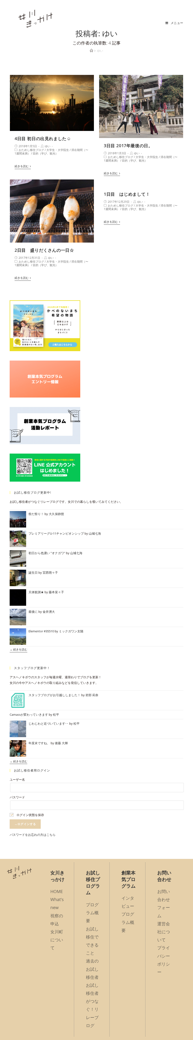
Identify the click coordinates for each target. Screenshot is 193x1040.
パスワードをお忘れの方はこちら (33, 835)
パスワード (17, 797)
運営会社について (163, 931)
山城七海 (95, 533)
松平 (56, 714)
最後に (33, 611)
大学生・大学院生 (57, 150)
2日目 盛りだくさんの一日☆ (44, 250)
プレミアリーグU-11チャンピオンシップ (56, 533)
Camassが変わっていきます (29, 714)
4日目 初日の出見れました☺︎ (43, 138)
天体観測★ (36, 592)
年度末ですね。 (39, 743)
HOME (56, 891)
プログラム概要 (92, 912)
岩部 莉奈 (91, 695)
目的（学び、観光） (45, 153)
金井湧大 (49, 611)
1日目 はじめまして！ (127, 194)
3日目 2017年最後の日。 (128, 145)
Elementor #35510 (41, 631)
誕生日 (33, 572)
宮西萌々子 (50, 572)
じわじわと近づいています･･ (48, 723)
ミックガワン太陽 (71, 631)
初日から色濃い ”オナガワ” (46, 553)
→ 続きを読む (18, 649)
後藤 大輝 (61, 743)
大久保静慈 (56, 514)
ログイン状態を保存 (30, 815)
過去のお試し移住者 (92, 969)
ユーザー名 (17, 779)
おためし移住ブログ (31, 150)
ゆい (47, 146)
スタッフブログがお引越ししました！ (54, 695)
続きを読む (22, 166)
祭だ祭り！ (36, 514)
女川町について (56, 940)
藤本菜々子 (56, 592)
